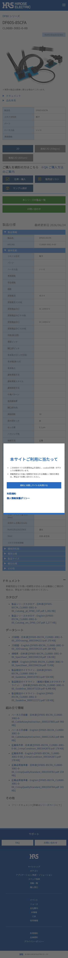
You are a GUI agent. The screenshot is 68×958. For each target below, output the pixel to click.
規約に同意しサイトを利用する (34, 485)
